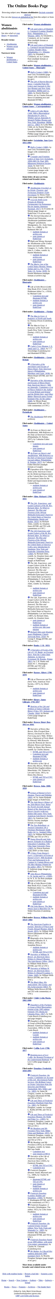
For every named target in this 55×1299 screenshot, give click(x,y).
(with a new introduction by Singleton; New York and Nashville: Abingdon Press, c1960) (40, 542)
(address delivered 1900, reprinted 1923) (40, 1253)
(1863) (40, 984)
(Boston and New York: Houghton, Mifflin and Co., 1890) (40, 87)
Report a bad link (32, 1274)
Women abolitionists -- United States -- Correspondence (38, 105)
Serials (27, 1283)
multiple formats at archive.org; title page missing (41, 627)
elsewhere (14, 35)
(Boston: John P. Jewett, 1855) (40, 927)
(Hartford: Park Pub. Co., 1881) (40, 1103)
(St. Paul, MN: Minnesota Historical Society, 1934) (40, 161)
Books (6, 1287)
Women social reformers (12, 47)
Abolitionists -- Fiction (43, 312)
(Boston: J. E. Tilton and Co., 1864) (40, 347)
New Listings (21, 1280)
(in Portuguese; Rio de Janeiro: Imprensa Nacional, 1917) (39, 204)
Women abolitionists (42, 24)
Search (11, 1280)
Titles (40, 1280)
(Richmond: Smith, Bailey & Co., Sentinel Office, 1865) (40, 829)
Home (3, 1280)
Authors (33, 1280)
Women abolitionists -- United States (12, 59)
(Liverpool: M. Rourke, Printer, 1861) (40, 655)
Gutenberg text (39, 1151)
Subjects (48, 1280)
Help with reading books (12, 1274)
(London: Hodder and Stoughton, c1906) (37, 1195)
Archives (31, 1287)
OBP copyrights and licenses (27, 1296)
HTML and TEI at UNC (43, 752)
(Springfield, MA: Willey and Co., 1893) (40, 1083)
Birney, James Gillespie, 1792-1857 (34, 701)
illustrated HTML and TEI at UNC (41, 1180)
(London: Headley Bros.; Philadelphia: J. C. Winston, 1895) (40, 32)
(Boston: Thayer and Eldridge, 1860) (40, 795)
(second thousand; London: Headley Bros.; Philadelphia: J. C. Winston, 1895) (40, 49)
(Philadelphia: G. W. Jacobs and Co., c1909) (40, 875)
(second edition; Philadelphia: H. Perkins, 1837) (40, 457)
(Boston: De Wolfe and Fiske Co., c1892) (40, 1116)
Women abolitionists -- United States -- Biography (38, 66)
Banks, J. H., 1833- (42, 645)
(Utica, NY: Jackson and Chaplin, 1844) (40, 709)
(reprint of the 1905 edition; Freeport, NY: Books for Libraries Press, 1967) (40, 1009)
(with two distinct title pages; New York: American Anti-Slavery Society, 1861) (40, 810)
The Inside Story (44, 1287)
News (14, 1287)
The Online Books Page (27, 6)
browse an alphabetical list (22, 17)
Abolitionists (12, 44)
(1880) (39, 72)
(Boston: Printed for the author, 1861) (40, 860)
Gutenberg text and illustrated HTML (40, 297)
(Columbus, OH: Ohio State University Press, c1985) (40, 843)
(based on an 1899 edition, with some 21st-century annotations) (40, 1242)
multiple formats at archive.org (40, 233)
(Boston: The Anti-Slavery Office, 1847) (40, 957)
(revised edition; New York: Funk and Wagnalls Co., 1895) (39, 1226)
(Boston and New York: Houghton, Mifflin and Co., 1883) (40, 118)
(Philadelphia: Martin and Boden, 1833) (40, 512)
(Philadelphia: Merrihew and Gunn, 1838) (39, 368)
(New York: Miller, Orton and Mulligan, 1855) (39, 1130)
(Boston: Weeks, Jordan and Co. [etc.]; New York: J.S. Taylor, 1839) (40, 267)
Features (22, 1287)
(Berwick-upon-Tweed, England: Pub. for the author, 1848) (40, 390)
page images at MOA (41, 1154)
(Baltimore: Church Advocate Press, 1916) (40, 634)
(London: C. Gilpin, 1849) (40, 971)
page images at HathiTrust (39, 237)
